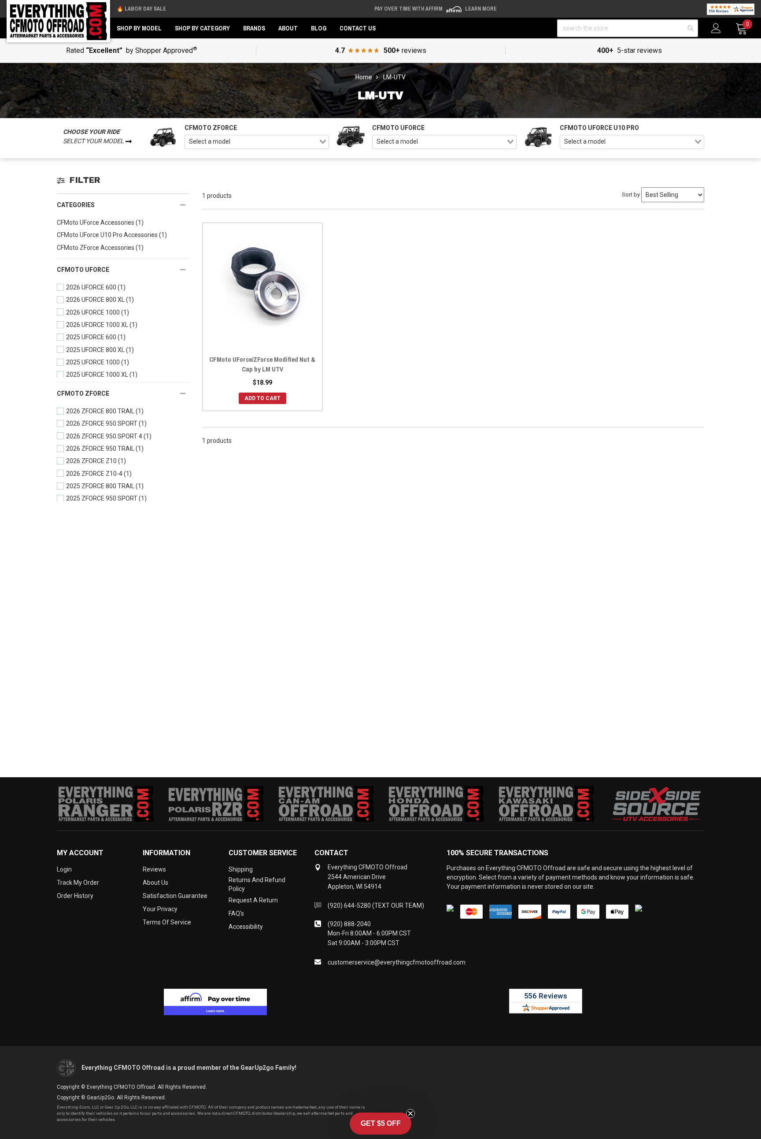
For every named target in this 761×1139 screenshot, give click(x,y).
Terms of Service (167, 922)
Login (64, 869)
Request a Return (253, 900)
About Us (155, 882)
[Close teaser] (410, 1113)
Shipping (241, 869)
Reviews (154, 869)
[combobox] (257, 142)
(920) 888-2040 (349, 924)
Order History (75, 895)
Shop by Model (139, 28)
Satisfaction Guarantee (175, 895)
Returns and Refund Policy (257, 884)
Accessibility (246, 926)
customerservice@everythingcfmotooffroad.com (396, 962)
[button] (380, 1124)
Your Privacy (160, 909)
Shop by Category (202, 28)
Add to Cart (262, 398)
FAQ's (236, 913)
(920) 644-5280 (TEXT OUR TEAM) (376, 905)
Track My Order (78, 882)
